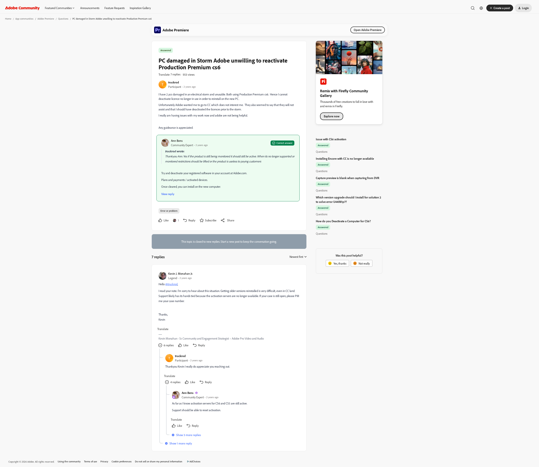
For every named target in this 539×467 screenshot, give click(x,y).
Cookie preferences (122, 461)
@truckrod (171, 284)
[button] (499, 8)
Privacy (104, 461)
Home (8, 18)
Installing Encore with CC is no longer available (345, 158)
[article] (228, 310)
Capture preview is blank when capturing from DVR (347, 178)
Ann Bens (177, 140)
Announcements (89, 8)
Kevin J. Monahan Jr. (180, 273)
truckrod (173, 82)
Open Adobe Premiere (368, 30)
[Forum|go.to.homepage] (22, 8)
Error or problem (168, 210)
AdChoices (194, 461)
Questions (63, 18)
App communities (24, 18)
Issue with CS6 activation (331, 139)
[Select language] (481, 8)
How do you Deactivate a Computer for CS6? (343, 221)
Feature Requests (114, 8)
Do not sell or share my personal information (158, 461)
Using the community (69, 461)
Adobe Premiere (45, 18)
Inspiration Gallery (140, 8)
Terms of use (90, 461)
